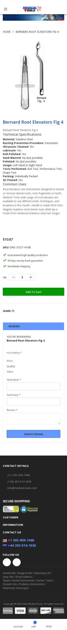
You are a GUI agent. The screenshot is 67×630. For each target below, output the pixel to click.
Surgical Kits (25, 573)
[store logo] (32, 9)
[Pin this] (37, 311)
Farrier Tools (44, 580)
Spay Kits (8, 576)
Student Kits (10, 584)
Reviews (14, 326)
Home (7, 31)
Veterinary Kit (42, 573)
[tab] (33, 326)
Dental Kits (9, 573)
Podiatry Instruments (31, 584)
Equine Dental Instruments (19, 580)
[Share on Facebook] (21, 311)
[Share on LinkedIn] (45, 311)
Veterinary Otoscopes (16, 588)
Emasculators (24, 576)
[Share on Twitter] (29, 311)
